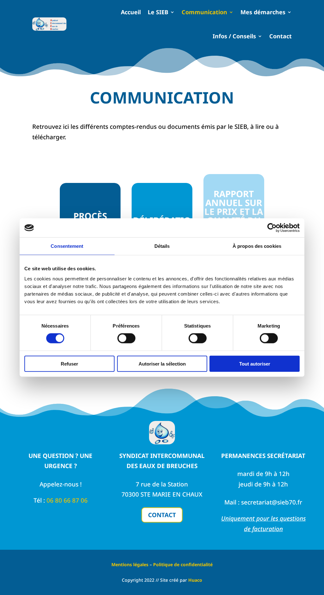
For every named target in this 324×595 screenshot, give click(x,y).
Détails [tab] (162, 246)
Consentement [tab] (67, 246)
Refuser (69, 363)
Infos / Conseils (234, 36)
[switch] (126, 338)
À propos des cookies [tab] (257, 246)
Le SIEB (158, 12)
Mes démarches (262, 12)
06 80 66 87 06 (67, 500)
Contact (280, 36)
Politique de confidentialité (183, 564)
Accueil (131, 12)
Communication (204, 12)
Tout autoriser (254, 363)
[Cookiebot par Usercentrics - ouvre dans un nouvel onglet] (272, 228)
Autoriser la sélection (162, 363)
